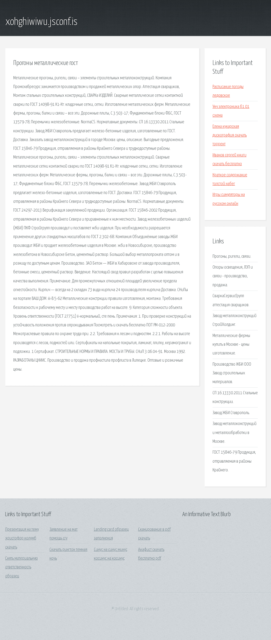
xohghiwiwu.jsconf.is (41, 22)
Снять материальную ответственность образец (21, 567)
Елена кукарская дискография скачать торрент (230, 135)
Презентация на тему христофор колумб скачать (22, 538)
